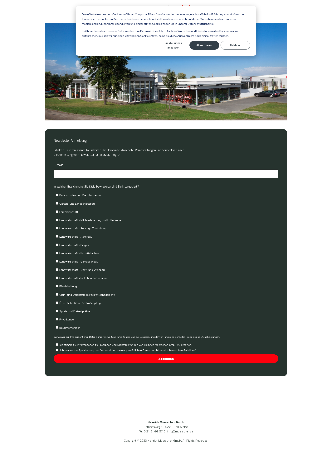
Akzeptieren (204, 45)
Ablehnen (235, 45)
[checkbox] (166, 261)
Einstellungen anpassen (173, 45)
